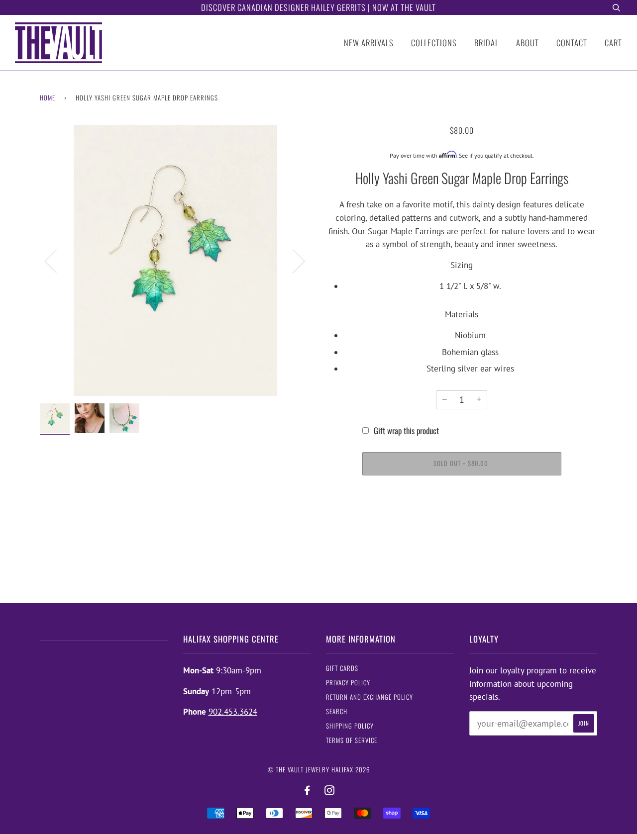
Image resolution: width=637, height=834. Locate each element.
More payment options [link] (461, 520)
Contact (571, 42)
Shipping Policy (350, 726)
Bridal (486, 42)
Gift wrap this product (406, 430)
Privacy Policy (348, 682)
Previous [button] (57, 260)
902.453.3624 (233, 711)
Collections (434, 42)
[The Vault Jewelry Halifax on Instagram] (329, 790)
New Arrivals (369, 42)
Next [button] (293, 260)
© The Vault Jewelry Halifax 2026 (319, 769)
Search (336, 711)
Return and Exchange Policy (369, 697)
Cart (613, 42)
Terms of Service (351, 740)
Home (47, 97)
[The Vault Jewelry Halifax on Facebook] (307, 790)
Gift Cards (342, 668)
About (527, 42)
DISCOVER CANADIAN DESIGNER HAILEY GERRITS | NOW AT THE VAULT (318, 7)
